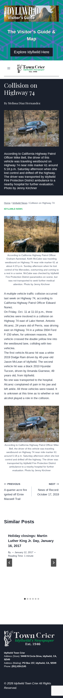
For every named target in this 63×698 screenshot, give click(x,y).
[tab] (25, 599)
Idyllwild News (13, 209)
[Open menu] (9, 68)
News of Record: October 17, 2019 (48, 489)
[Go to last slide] (9, 563)
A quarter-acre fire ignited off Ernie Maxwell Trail (15, 492)
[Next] (53, 563)
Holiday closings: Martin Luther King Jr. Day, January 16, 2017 (31, 541)
